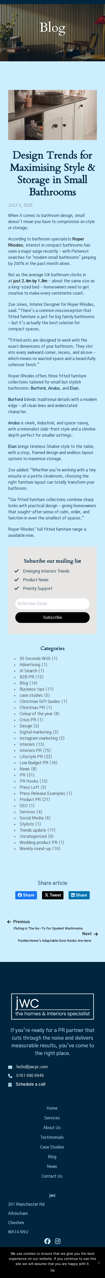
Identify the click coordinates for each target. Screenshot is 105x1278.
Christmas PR (32, 708)
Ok (52, 1270)
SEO (24, 806)
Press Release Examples (42, 794)
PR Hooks (29, 781)
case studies (31, 695)
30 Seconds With (35, 659)
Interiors (27, 744)
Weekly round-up (35, 849)
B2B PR (27, 677)
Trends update (33, 830)
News (25, 769)
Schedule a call (30, 1084)
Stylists (27, 824)
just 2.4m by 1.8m (30, 281)
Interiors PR (31, 751)
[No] (98, 1262)
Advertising (30, 665)
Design (26, 726)
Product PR (30, 800)
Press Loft (29, 787)
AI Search (28, 671)
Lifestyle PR (31, 757)
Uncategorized (33, 836)
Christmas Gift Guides (40, 702)
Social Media (32, 818)
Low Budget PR (34, 763)
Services (27, 812)
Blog (24, 683)
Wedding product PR (38, 843)
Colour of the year (36, 714)
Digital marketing (35, 732)
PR (22, 775)
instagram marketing (39, 738)
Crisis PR (28, 720)
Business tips (32, 689)
